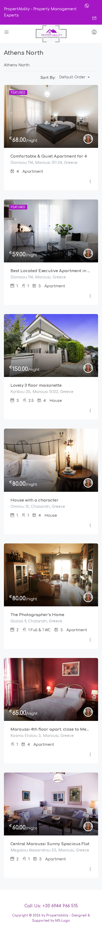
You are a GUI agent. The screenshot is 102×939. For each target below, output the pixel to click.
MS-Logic (62, 920)
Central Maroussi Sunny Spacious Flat (49, 844)
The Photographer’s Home (37, 615)
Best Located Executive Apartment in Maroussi (51, 271)
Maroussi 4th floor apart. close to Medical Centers (51, 729)
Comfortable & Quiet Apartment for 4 (48, 156)
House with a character (34, 500)
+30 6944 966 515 (60, 906)
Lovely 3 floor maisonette (36, 385)
